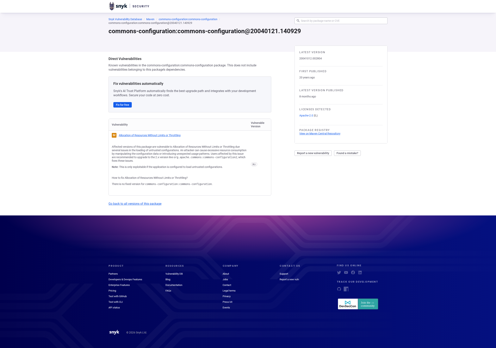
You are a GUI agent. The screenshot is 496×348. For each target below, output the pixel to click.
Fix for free (122, 104)
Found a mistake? (347, 153)
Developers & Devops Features (125, 279)
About (226, 273)
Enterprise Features (119, 285)
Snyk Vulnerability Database (125, 19)
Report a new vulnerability (313, 153)
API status (114, 307)
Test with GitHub (117, 296)
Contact (227, 285)
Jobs (225, 279)
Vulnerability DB (174, 273)
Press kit (227, 301)
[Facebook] (353, 274)
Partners (113, 273)
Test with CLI (115, 301)
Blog (167, 279)
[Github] (339, 290)
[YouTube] (346, 274)
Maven (150, 19)
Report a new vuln (289, 279)
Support (284, 273)
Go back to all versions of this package (134, 204)
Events (226, 307)
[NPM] (346, 290)
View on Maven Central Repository (319, 133)
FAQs (168, 290)
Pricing (112, 290)
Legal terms (229, 290)
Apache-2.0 (306, 115)
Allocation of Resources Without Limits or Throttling (150, 135)
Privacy (227, 296)
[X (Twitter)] (339, 274)
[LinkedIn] (360, 274)
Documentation (173, 285)
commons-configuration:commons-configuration (188, 19)
